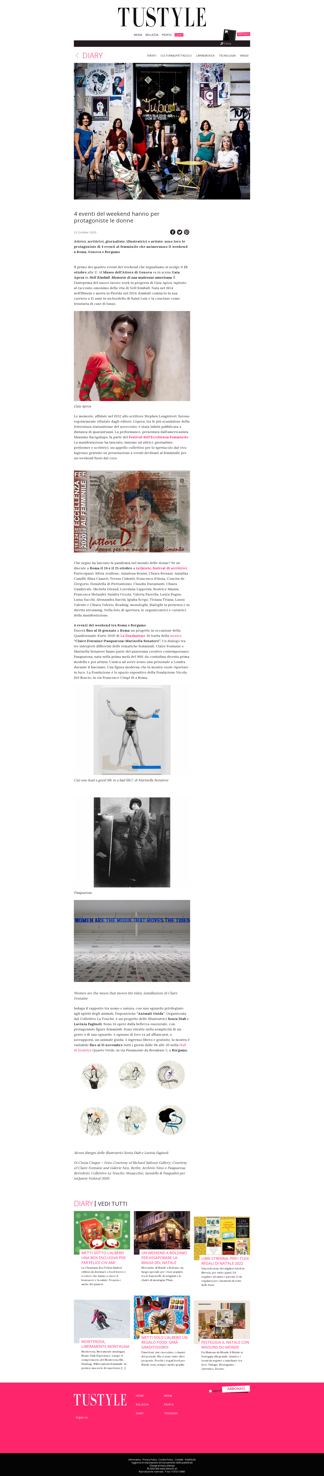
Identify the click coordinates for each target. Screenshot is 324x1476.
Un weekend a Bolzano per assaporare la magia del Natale (164, 1257)
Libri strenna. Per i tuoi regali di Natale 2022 (225, 1261)
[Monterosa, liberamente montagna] (102, 1322)
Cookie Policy (166, 1459)
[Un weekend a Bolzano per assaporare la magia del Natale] (162, 1233)
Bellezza (152, 34)
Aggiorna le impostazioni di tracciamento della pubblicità (162, 1462)
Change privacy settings (162, 1465)
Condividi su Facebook (173, 232)
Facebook (203, 43)
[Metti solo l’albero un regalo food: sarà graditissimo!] (162, 1318)
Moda (138, 34)
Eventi (151, 55)
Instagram (213, 43)
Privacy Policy (149, 1459)
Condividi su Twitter (179, 232)
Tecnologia (227, 55)
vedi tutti (112, 1203)
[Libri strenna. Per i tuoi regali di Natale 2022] (222, 1239)
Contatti (179, 1459)
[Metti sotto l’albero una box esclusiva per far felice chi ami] (102, 1233)
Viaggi (244, 55)
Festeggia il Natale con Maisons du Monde (225, 1345)
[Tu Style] (162, 27)
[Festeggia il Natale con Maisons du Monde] (222, 1322)
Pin (186, 232)
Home (140, 1395)
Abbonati (243, 34)
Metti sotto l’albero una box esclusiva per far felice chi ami (103, 1257)
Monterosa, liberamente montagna (105, 1344)
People (167, 34)
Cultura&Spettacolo (176, 55)
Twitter (208, 43)
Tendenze (171, 1413)
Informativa (134, 1459)
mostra (176, 635)
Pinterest (104, 1423)
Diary (179, 34)
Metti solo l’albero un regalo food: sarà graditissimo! (164, 1342)
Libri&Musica (205, 55)
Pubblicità (190, 1459)
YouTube (96, 1423)
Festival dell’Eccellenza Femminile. (158, 437)
